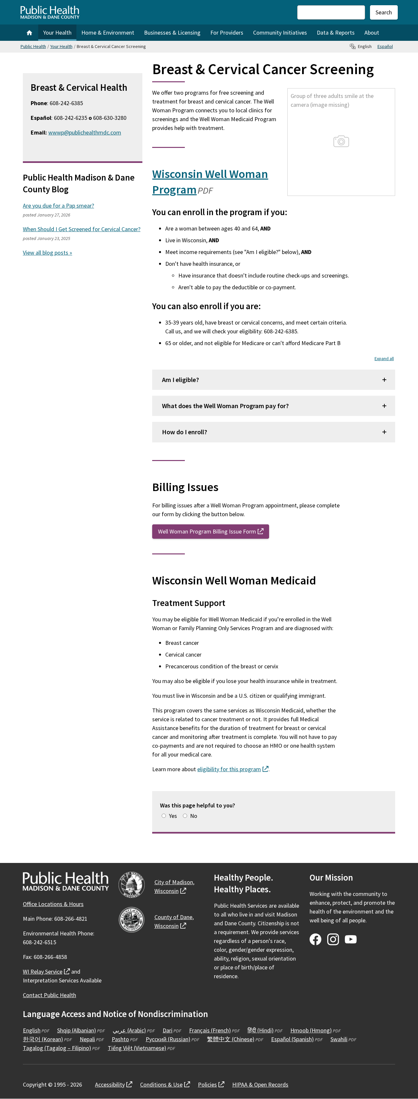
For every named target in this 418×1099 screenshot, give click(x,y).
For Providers (226, 32)
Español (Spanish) (292, 1039)
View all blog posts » (47, 252)
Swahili (338, 1039)
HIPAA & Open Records (260, 1084)
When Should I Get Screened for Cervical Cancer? (81, 229)
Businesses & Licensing (172, 32)
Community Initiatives (280, 32)
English (31, 1030)
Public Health (33, 46)
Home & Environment (107, 32)
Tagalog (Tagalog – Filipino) (57, 1048)
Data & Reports (336, 32)
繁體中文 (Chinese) (230, 1039)
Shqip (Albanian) (76, 1030)
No (193, 816)
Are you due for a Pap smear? (58, 205)
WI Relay (46, 971)
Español (385, 46)
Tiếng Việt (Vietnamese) (137, 1048)
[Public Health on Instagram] (333, 939)
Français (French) (210, 1030)
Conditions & (165, 1084)
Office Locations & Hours (53, 904)
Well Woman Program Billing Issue (213, 531)
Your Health (57, 32)
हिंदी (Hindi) (261, 1030)
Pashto (120, 1039)
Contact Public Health (49, 995)
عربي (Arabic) (129, 1030)
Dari (167, 1030)
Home (29, 32)
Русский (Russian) (168, 1039)
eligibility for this (232, 769)
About (371, 32)
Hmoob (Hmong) (311, 1030)
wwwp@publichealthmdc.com (84, 132)
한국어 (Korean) (43, 1039)
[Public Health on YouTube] (351, 939)
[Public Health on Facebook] (315, 939)
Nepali (87, 1039)
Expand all (384, 358)
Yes (173, 816)
